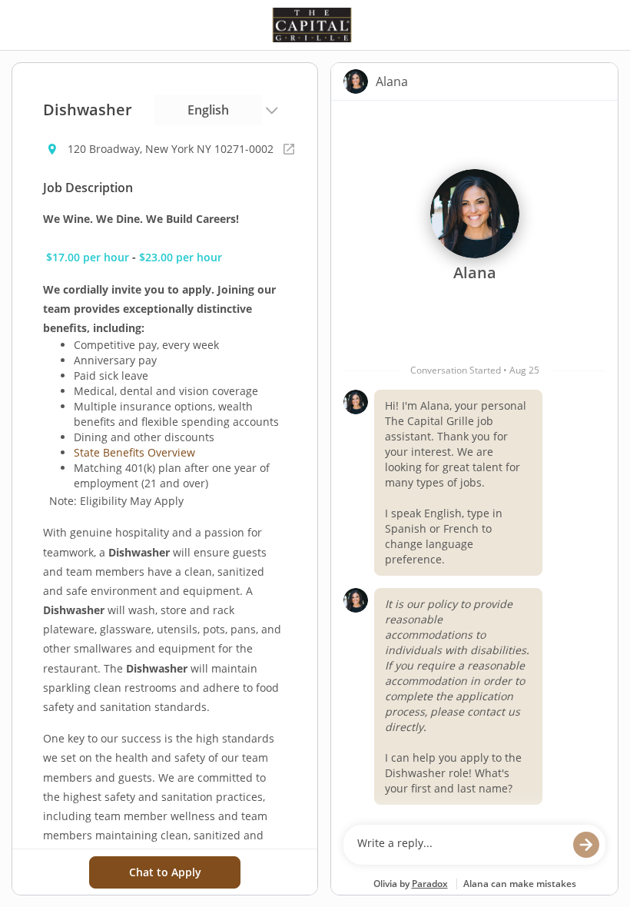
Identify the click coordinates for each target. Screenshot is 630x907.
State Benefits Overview (134, 452)
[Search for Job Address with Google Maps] (289, 149)
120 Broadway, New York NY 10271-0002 (171, 148)
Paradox (430, 883)
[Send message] (586, 845)
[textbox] (460, 845)
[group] (474, 459)
